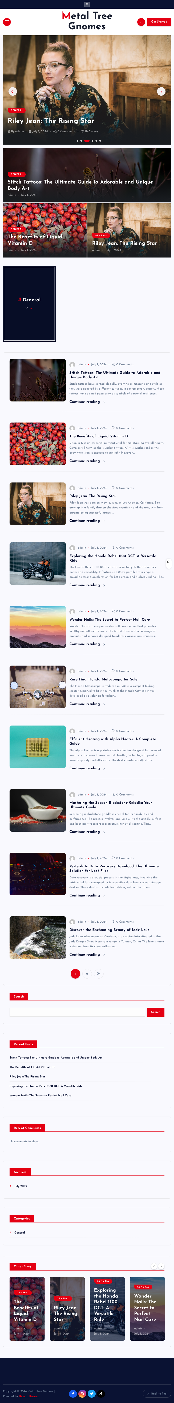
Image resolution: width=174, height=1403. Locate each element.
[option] (87, 90)
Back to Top (159, 1393)
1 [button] (77, 140)
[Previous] (154, 1266)
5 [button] (96, 140)
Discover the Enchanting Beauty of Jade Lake (109, 930)
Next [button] (161, 91)
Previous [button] (12, 91)
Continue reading (85, 402)
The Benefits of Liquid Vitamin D (98, 436)
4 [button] (88, 140)
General (17, 102)
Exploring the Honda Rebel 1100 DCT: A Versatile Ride (46, 1086)
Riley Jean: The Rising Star (124, 243)
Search (19, 996)
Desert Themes (29, 1396)
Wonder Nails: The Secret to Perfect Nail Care (109, 620)
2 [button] (81, 140)
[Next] (161, 1266)
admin (19, 131)
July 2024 (20, 1186)
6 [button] (100, 140)
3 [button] (85, 140)
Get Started (159, 21)
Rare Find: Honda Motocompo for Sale (103, 679)
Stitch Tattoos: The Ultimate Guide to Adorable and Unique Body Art (56, 1057)
